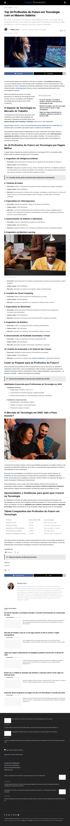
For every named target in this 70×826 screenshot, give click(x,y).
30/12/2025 (17, 637)
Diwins (23, 820)
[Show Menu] (5, 2)
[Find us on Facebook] (4, 758)
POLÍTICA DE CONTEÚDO (11, 765)
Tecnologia (7, 84)
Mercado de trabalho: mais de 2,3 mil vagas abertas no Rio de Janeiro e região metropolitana (52, 107)
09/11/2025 (17, 677)
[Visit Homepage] (35, 2)
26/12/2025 (17, 657)
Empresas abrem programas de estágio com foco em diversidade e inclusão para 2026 (34, 693)
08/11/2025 (17, 695)
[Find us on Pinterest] (13, 815)
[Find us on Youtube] (18, 815)
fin (9, 570)
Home (5, 7)
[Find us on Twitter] (11, 815)
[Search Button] (65, 2)
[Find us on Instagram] (7, 758)
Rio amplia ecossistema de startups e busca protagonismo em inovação (32, 719)
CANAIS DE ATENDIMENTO (12, 763)
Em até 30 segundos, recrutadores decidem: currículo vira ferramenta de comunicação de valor (51, 101)
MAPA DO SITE (8, 770)
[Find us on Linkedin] (10, 758)
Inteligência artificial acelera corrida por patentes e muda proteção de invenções (34, 731)
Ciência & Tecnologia (40, 29)
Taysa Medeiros (10, 617)
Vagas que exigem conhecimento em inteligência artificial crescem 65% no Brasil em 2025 (51, 114)
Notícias (10, 7)
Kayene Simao (9, 637)
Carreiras (16, 7)
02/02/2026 (18, 617)
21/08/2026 (7, 724)
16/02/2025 (24, 29)
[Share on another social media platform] (64, 73)
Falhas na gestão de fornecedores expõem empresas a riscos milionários (24, 775)
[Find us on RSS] (13, 758)
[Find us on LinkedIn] (9, 815)
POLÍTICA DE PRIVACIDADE (12, 767)
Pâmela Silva (15, 29)
